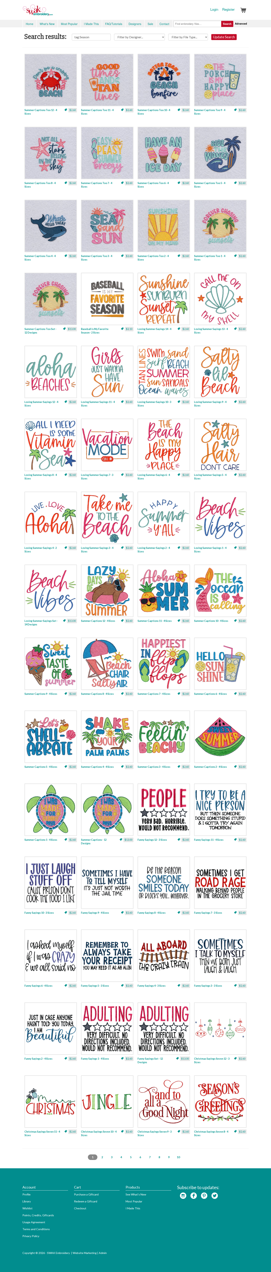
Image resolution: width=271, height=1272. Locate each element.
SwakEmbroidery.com (52, 12)
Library (26, 1201)
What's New (47, 24)
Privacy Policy (30, 1236)
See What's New (136, 1194)
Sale (150, 24)
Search (227, 24)
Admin (103, 1253)
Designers (135, 24)
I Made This (91, 24)
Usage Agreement (33, 1222)
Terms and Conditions (36, 1229)
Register (228, 9)
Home (29, 24)
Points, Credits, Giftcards (38, 1215)
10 (178, 1157)
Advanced (241, 23)
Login (214, 9)
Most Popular (69, 24)
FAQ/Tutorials (113, 24)
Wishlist (27, 1208)
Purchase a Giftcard (86, 1194)
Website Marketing (85, 1253)
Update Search (224, 37)
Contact (164, 24)
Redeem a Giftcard (85, 1201)
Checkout (80, 1208)
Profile (26, 1194)
